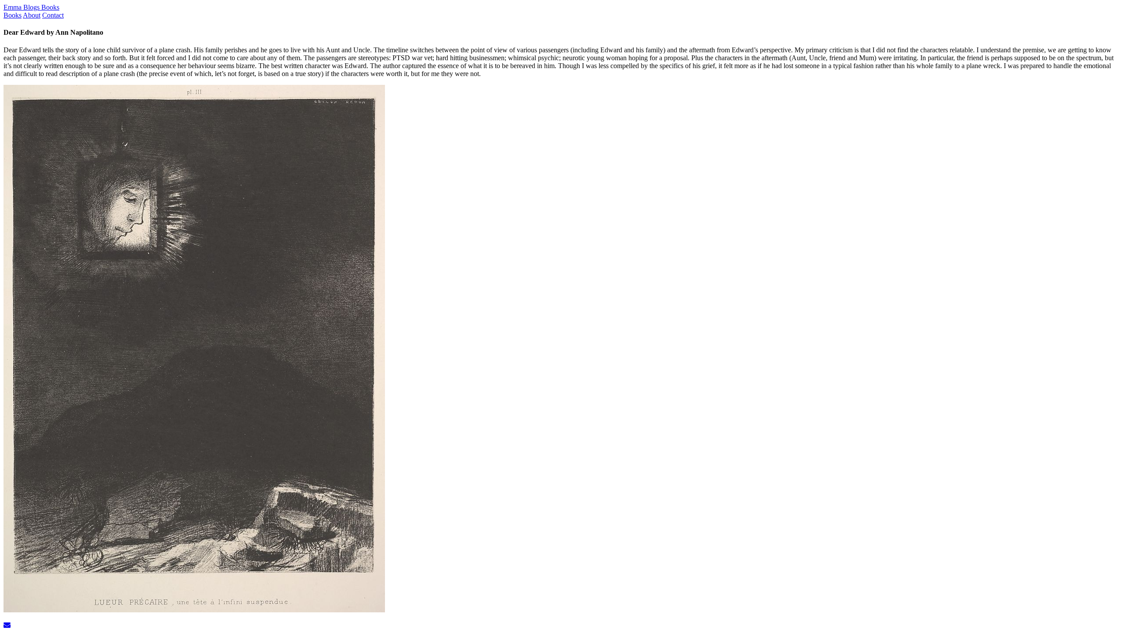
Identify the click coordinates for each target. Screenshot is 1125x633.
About (31, 15)
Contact (53, 15)
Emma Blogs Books (31, 7)
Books (13, 15)
